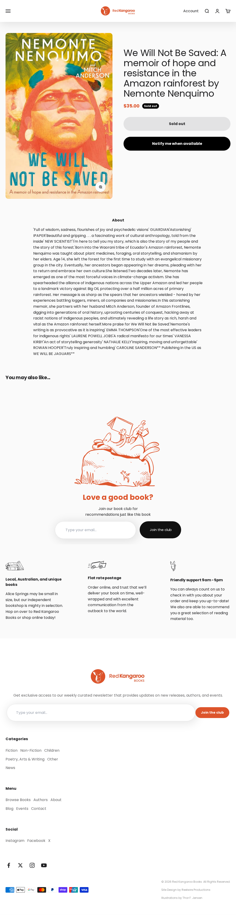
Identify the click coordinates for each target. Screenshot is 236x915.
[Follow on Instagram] (32, 865)
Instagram (15, 840)
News (10, 767)
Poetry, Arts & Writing (25, 759)
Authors (40, 799)
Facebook (36, 840)
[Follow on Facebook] (9, 865)
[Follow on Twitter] (20, 865)
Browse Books (18, 799)
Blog (9, 808)
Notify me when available (177, 143)
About (56, 799)
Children (51, 750)
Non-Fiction (30, 750)
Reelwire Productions (196, 890)
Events (22, 808)
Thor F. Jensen (192, 898)
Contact (38, 808)
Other (52, 759)
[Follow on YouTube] (44, 865)
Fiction (12, 750)
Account (191, 11)
